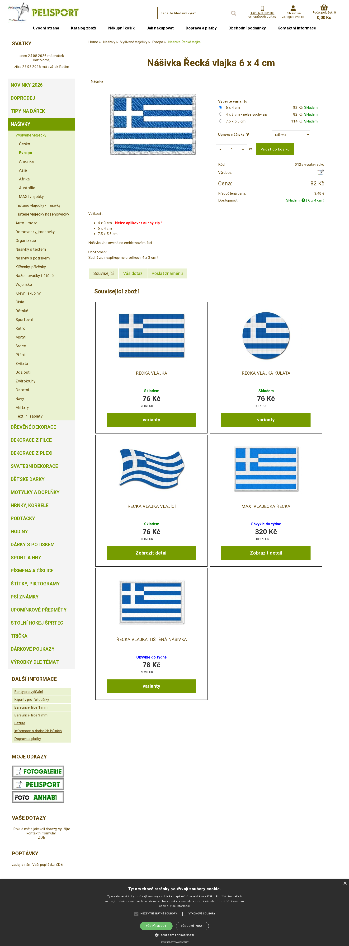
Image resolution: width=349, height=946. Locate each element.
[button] (174, 935)
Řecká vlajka (151, 373)
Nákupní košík (121, 28)
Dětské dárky (28, 479)
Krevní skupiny (28, 293)
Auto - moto (26, 223)
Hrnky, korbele (29, 505)
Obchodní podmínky (247, 28)
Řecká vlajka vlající (151, 506)
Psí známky (25, 597)
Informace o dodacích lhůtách (38, 731)
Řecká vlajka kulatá (266, 373)
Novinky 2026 (26, 85)
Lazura (19, 723)
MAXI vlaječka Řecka (265, 506)
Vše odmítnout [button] (192, 925)
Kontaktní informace (297, 28)
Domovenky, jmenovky (35, 231)
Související (103, 273)
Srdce (20, 346)
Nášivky (20, 124)
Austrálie (27, 187)
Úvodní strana (46, 28)
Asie (23, 170)
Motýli (21, 337)
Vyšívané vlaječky (30, 135)
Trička (19, 636)
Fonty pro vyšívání (28, 692)
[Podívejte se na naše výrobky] (38, 776)
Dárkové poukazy (33, 649)
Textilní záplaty (28, 416)
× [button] (345, 883)
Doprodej (23, 98)
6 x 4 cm (233, 107)
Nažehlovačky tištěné (34, 275)
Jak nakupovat (160, 28)
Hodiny (19, 531)
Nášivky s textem (30, 249)
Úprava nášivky (232, 134)
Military (22, 407)
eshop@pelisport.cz (262, 16)
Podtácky (23, 518)
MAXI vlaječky (31, 196)
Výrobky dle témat (35, 662)
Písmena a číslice (32, 571)
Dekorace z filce (31, 440)
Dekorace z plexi (31, 453)
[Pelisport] (320, 174)
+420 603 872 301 (262, 13)
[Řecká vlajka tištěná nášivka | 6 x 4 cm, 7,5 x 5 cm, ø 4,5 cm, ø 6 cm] (151, 602)
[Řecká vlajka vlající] (151, 468)
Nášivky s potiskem (32, 258)
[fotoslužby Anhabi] (38, 802)
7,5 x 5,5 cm (235, 121)
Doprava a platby (201, 28)
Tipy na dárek (28, 111)
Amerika (26, 161)
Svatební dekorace (34, 466)
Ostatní (22, 389)
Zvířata (21, 363)
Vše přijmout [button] (156, 925)
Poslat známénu (167, 273)
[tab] (103, 273)
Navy (19, 398)
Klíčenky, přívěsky (30, 266)
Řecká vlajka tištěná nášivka (151, 639)
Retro (20, 328)
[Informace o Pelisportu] (38, 789)
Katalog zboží (83, 28)
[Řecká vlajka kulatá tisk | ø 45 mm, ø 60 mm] (266, 335)
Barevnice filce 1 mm (30, 707)
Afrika (24, 179)
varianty (151, 420)
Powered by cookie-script (175, 942)
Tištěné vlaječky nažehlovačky (42, 214)
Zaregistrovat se (293, 17)
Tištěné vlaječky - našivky (38, 205)
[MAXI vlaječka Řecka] (266, 468)
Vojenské (23, 284)
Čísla (19, 302)
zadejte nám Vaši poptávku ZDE (37, 864)
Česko (24, 143)
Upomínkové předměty (39, 610)
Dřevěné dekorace (33, 427)
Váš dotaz (132, 273)
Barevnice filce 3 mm (30, 715)
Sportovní (24, 319)
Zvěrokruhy (25, 381)
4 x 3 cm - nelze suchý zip (246, 114)
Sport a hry (26, 557)
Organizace (25, 240)
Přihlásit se (293, 13)
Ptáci (20, 354)
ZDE (41, 837)
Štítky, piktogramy (35, 584)
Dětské (21, 310)
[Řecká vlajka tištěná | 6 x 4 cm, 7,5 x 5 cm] (151, 335)
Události (23, 372)
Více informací (180, 906)
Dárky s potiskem (33, 544)
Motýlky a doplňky (35, 492)
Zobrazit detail (152, 553)
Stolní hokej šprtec (37, 623)
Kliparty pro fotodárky (31, 699)
